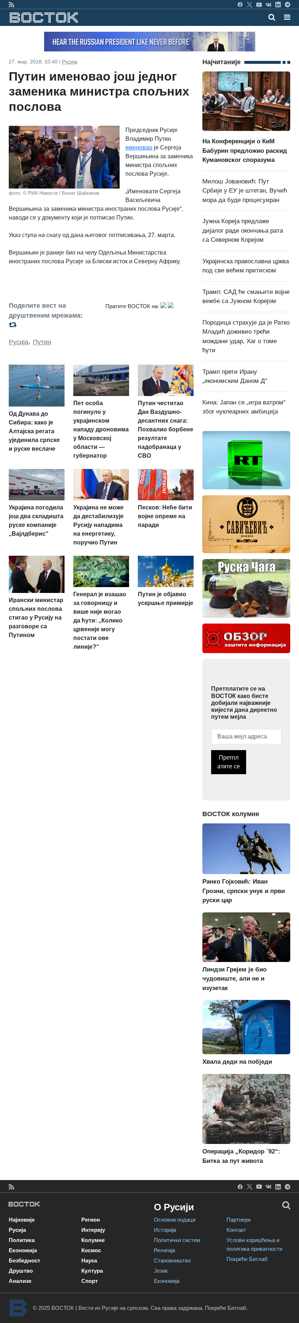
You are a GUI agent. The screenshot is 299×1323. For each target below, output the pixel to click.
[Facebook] (240, 4)
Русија (69, 62)
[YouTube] (259, 4)
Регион (90, 1220)
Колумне (93, 1240)
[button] (287, 17)
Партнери (238, 1220)
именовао (138, 147)
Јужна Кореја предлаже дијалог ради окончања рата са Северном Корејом (242, 230)
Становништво (172, 1260)
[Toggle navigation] (285, 17)
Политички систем (177, 1240)
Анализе (20, 1281)
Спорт (89, 1281)
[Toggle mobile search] (272, 17)
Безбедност (24, 1260)
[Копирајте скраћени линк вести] (53, 325)
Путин (42, 342)
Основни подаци (174, 1220)
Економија (23, 1250)
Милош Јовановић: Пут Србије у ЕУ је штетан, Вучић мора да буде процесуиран (244, 190)
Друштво (21, 1271)
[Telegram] (287, 4)
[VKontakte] (268, 4)
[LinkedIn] (278, 4)
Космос (91, 1250)
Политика (22, 1240)
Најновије (22, 1220)
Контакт (236, 1230)
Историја (165, 1230)
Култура (92, 1271)
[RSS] (11, 4)
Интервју (93, 1230)
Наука (89, 1260)
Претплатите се (228, 761)
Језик (161, 1271)
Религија (164, 1250)
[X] (249, 4)
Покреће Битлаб (247, 1259)
